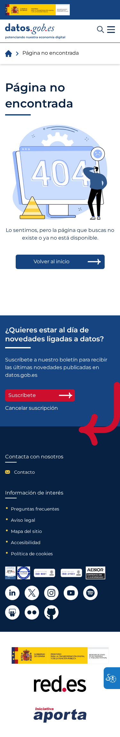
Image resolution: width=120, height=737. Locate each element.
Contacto (24, 472)
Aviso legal (23, 520)
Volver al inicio (51, 261)
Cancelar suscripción (31, 408)
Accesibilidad (25, 542)
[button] (111, 29)
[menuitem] (34, 472)
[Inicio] (35, 31)
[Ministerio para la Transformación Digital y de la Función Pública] (37, 9)
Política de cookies (32, 554)
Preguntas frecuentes (35, 509)
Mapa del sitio (26, 531)
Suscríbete (22, 395)
